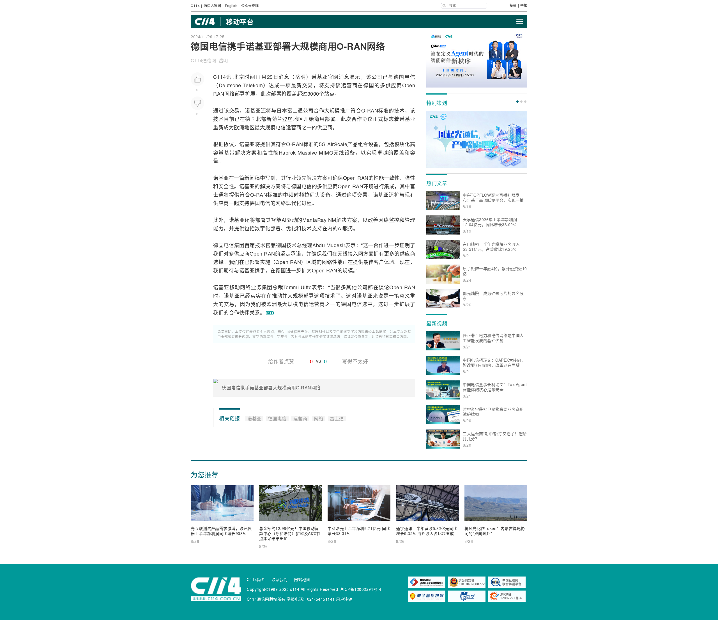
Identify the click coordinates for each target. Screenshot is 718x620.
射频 (299, 194)
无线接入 (347, 253)
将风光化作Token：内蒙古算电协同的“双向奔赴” (494, 530)
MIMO (326, 152)
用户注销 (344, 599)
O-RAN (369, 110)
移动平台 (240, 21)
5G (322, 144)
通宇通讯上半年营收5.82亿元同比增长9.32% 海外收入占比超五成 (426, 530)
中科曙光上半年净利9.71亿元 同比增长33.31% (359, 530)
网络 (229, 93)
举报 (523, 5)
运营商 (349, 85)
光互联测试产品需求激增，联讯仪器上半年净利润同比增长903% (221, 530)
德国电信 (404, 76)
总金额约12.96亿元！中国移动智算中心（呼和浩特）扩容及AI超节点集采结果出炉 (289, 533)
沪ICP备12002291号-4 (360, 589)
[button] (517, 101)
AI (284, 219)
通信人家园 (212, 5)
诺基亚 (319, 76)
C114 (195, 5)
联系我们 (279, 579)
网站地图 (302, 579)
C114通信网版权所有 (266, 599)
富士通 (295, 110)
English (231, 5)
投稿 (513, 5)
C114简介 (256, 579)
